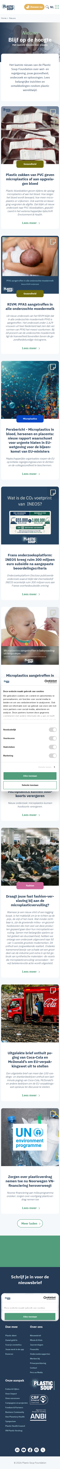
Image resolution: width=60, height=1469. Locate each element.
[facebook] (30, 1450)
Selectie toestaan (30, 785)
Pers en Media (36, 1372)
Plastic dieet (10, 1335)
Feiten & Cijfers (12, 1389)
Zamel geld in (11, 1340)
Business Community (14, 1412)
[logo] (42, 1399)
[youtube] (23, 1450)
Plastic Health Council (15, 1426)
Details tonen (44, 767)
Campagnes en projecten (16, 1403)
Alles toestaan (30, 776)
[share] (17, 1450)
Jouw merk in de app (14, 1349)
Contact (33, 1368)
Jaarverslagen (36, 1344)
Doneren (9, 1354)
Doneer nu (36, 7)
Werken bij (35, 1358)
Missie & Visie (36, 1340)
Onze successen (12, 1398)
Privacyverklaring (38, 1363)
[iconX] (43, 1450)
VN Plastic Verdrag (13, 1430)
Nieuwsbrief (35, 1335)
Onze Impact (11, 1393)
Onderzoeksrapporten (40, 1354)
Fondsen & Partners (14, 1407)
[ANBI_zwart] (42, 1414)
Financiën (34, 1349)
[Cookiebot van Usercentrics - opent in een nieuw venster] (44, 681)
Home (3, 18)
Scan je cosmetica (13, 1344)
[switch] (53, 738)
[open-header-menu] (57, 7)
